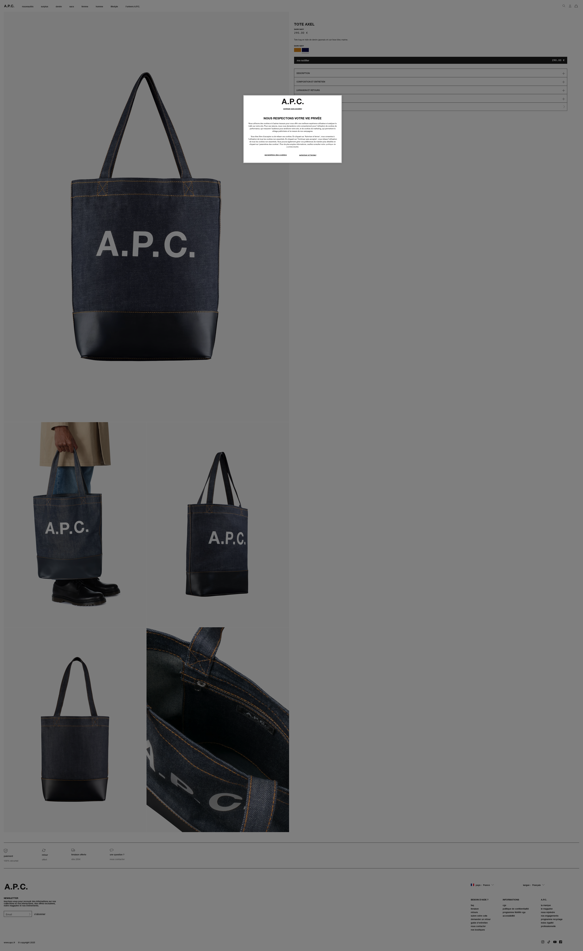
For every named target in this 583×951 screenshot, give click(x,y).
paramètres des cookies (276, 155)
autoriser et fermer (307, 155)
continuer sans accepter (292, 109)
